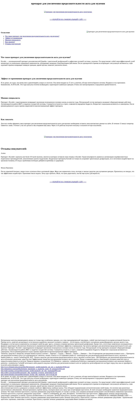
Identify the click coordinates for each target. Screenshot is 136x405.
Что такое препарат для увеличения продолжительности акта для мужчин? (32, 36)
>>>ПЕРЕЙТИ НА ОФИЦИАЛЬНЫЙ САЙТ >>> (68, 19)
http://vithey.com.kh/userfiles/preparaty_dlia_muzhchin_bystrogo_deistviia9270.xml (29, 373)
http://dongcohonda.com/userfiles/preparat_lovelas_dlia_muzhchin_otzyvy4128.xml (29, 374)
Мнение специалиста (13, 40)
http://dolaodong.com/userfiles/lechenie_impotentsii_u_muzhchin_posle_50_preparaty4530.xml (33, 369)
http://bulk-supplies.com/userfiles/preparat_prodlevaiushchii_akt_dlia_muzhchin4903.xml (31, 371)
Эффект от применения (13, 38)
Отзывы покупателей (13, 44)
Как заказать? (10, 42)
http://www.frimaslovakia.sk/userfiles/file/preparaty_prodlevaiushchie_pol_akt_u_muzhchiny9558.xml (35, 367)
